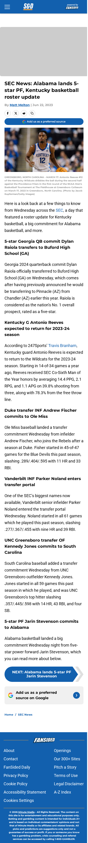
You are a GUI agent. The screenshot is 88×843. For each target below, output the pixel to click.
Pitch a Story (65, 767)
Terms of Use (66, 775)
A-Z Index (62, 792)
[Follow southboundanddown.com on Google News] (76, 695)
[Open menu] (7, 6)
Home (9, 714)
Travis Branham (62, 345)
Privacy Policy (16, 775)
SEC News (25, 714)
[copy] (32, 113)
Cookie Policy (16, 783)
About (9, 750)
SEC (59, 210)
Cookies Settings (19, 800)
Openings (62, 750)
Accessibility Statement (25, 792)
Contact (11, 758)
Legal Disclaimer (69, 783)
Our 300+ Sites (67, 758)
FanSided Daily (17, 767)
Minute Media (26, 812)
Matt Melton (20, 105)
